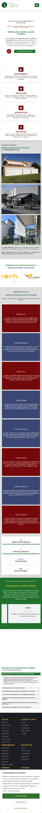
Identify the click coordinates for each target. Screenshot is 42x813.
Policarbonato (5, 761)
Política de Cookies (14, 790)
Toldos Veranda (5, 741)
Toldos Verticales (6, 733)
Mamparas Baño (25, 759)
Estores (23, 747)
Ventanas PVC (5, 750)
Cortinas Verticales (25, 750)
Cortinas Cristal (5, 747)
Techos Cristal (5, 759)
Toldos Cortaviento (6, 739)
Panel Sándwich (5, 756)
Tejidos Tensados (25, 730)
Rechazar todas (21, 808)
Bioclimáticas (5, 753)
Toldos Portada (5, 730)
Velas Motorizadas (25, 728)
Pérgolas (23, 722)
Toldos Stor (4, 728)
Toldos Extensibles (6, 725)
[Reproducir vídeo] (9, 51)
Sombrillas (23, 733)
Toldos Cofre (5, 722)
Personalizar (21, 802)
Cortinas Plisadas (25, 753)
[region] (21, 791)
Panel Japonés (24, 756)
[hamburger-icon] (37, 5)
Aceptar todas (21, 796)
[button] (15, 281)
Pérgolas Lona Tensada (7, 764)
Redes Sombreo (25, 725)
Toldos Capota (5, 736)
